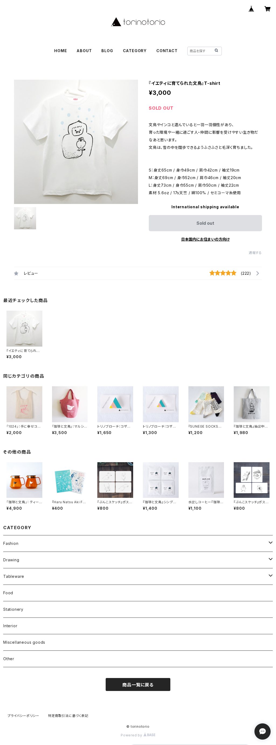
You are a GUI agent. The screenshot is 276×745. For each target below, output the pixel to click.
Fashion (11, 543)
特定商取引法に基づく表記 (68, 716)
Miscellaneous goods (24, 642)
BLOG (107, 50)
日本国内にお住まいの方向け (205, 239)
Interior (10, 625)
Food (8, 592)
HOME (60, 50)
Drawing (11, 560)
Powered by (132, 735)
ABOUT (84, 50)
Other (8, 658)
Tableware (13, 576)
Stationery (13, 609)
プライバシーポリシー (23, 716)
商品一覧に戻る (138, 684)
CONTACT (167, 50)
